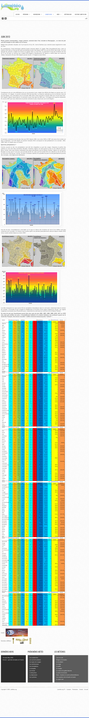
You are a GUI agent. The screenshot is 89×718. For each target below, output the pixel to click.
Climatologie (48, 14)
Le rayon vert (59, 679)
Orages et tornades (61, 659)
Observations (36, 14)
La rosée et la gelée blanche (64, 670)
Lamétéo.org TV (61, 689)
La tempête (32, 668)
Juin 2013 (5, 36)
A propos (69, 689)
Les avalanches (33, 657)
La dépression (33, 675)
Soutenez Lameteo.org (80, 14)
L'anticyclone (33, 672)
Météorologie (68, 14)
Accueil (18, 14)
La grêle (58, 666)
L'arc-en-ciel (59, 657)
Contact (81, 689)
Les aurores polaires (35, 659)
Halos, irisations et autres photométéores (67, 675)
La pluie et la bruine (61, 672)
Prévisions (25, 14)
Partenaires (75, 689)
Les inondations (33, 666)
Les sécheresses (34, 664)
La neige (58, 664)
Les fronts (32, 670)
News (58, 14)
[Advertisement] (32, 28)
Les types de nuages (35, 662)
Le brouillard (59, 662)
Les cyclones (33, 677)
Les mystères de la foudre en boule (66, 677)
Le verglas (59, 668)
